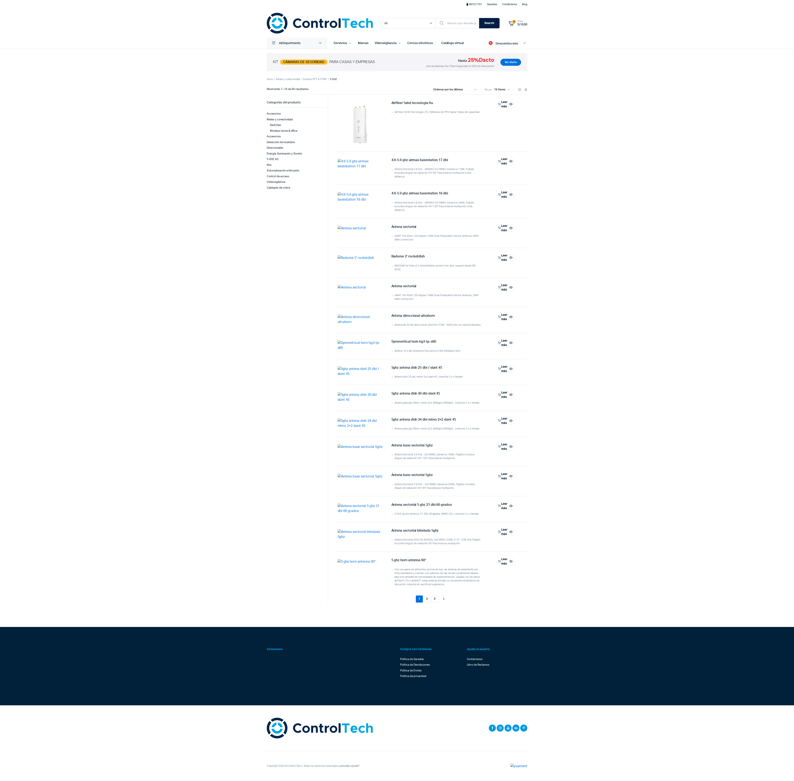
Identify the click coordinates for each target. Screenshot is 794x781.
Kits (269, 165)
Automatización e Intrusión (283, 170)
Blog (524, 4)
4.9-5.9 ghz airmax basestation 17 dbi (419, 160)
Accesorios (274, 113)
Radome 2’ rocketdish (408, 256)
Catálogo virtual (452, 43)
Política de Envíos (411, 670)
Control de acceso (278, 176)
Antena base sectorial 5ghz (412, 445)
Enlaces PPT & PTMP (315, 79)
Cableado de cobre (278, 188)
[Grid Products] (519, 90)
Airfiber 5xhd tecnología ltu (412, 103)
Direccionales (275, 148)
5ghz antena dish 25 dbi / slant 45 (416, 367)
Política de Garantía (412, 659)
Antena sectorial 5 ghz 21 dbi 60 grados (421, 504)
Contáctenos (509, 4)
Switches (275, 125)
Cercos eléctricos (420, 43)
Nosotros (492, 4)
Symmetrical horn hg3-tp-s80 (413, 341)
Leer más (503, 104)
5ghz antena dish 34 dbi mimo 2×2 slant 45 (423, 419)
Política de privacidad (413, 676)
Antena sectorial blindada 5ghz (415, 530)
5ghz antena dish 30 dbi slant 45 (415, 393)
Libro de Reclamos (478, 665)
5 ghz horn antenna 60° (408, 560)
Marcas (363, 43)
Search (489, 23)
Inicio (270, 79)
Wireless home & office (283, 131)
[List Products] (525, 90)
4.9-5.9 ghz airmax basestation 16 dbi (419, 193)
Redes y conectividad (288, 79)
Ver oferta (511, 62)
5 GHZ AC (273, 159)
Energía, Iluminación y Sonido (284, 153)
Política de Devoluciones (415, 665)
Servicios (340, 43)
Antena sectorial (403, 226)
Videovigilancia (386, 43)
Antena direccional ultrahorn (413, 315)
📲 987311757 (473, 4)
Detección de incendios (281, 142)
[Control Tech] (320, 23)
